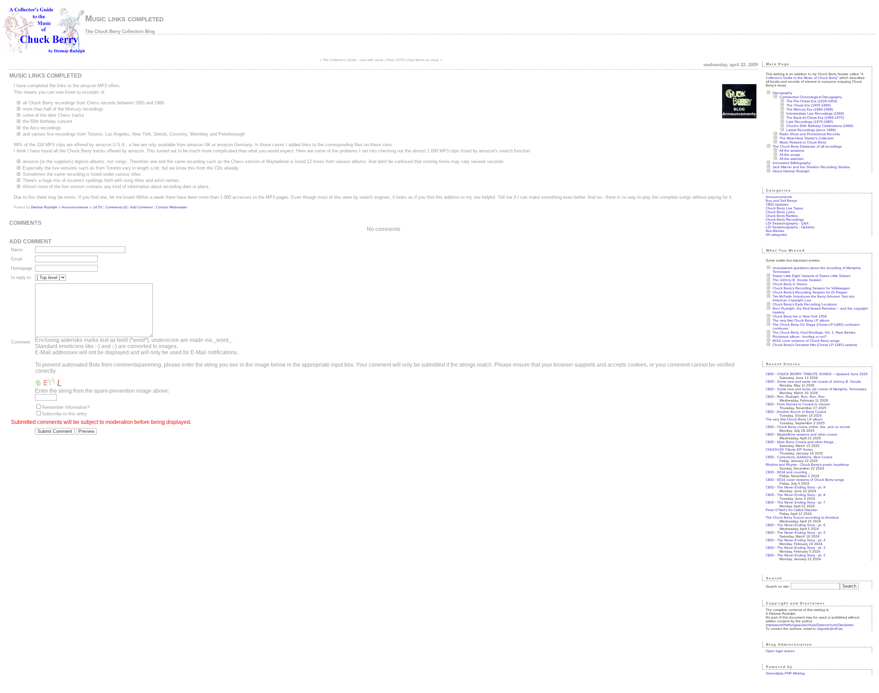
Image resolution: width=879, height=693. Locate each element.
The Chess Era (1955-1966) (808, 105)
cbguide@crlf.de (830, 629)
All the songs (789, 155)
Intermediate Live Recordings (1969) (815, 113)
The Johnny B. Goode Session (797, 280)
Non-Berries (775, 231)
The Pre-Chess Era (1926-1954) (811, 101)
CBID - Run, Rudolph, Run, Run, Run (795, 397)
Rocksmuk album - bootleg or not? (800, 336)
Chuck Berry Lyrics (780, 212)
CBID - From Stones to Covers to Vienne (798, 404)
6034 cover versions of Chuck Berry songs (806, 341)
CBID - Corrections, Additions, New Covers (799, 457)
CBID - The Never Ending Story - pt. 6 (795, 525)
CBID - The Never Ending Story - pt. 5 (795, 532)
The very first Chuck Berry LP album (801, 320)
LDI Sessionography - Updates (790, 227)
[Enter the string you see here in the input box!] (55, 381)
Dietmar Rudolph (44, 207)
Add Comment (141, 207)
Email (16, 259)
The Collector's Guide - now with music (353, 60)
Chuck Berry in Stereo (790, 284)
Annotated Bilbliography (792, 163)
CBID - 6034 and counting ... (788, 472)
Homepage (21, 268)
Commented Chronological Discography (810, 97)
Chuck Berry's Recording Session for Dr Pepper (810, 292)
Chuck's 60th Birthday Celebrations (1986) (819, 126)
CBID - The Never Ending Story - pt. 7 (795, 502)
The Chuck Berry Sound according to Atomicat (802, 517)
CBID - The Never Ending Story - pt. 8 (795, 495)
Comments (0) (116, 207)
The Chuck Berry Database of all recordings (807, 146)
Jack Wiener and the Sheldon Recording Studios (811, 167)
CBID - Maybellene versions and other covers (801, 434)
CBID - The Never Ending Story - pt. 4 (795, 540)
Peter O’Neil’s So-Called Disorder (792, 510)
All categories (776, 234)
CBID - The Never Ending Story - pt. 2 (795, 555)
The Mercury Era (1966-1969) (809, 109)
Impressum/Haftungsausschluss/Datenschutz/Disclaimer (810, 625)
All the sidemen (791, 159)
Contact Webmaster (171, 207)
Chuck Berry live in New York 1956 (800, 316)
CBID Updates (777, 204)
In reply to (21, 277)
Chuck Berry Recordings (785, 219)
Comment (20, 342)
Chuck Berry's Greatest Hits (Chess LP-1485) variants (815, 345)
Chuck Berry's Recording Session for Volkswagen (811, 288)
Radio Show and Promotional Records (809, 134)
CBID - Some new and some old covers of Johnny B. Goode (813, 381)
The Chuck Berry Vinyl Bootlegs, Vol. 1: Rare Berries (814, 332)
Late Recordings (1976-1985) (809, 122)
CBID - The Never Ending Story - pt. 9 (795, 487)
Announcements (75, 207)
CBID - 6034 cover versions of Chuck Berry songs (805, 480)
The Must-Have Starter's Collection (806, 138)
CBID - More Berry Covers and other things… (801, 442)
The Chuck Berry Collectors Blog (120, 31)
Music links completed (124, 18)
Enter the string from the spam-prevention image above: (102, 391)
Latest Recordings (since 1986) (811, 130)
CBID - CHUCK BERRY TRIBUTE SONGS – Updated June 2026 (817, 374)
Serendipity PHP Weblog (785, 673)
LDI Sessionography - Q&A (787, 223)
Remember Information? (66, 407)
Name (17, 249)
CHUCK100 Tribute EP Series (789, 449)
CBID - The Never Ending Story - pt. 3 (795, 548)
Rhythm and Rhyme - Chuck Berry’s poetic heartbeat (807, 464)
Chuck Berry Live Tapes (784, 208)
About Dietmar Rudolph (791, 171)
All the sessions (791, 150)
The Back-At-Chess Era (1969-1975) (815, 117)
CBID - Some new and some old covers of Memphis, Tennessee (816, 389)
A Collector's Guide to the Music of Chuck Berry (814, 76)
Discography (782, 93)
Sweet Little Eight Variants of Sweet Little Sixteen (812, 276)
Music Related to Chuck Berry (802, 142)
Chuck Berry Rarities (782, 216)
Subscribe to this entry (64, 413)
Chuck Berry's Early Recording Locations (805, 304)
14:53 (97, 207)
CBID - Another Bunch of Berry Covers (796, 412)
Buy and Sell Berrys (781, 201)
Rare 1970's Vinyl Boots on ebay (413, 60)
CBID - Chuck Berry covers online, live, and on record (808, 427)
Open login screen (780, 651)
